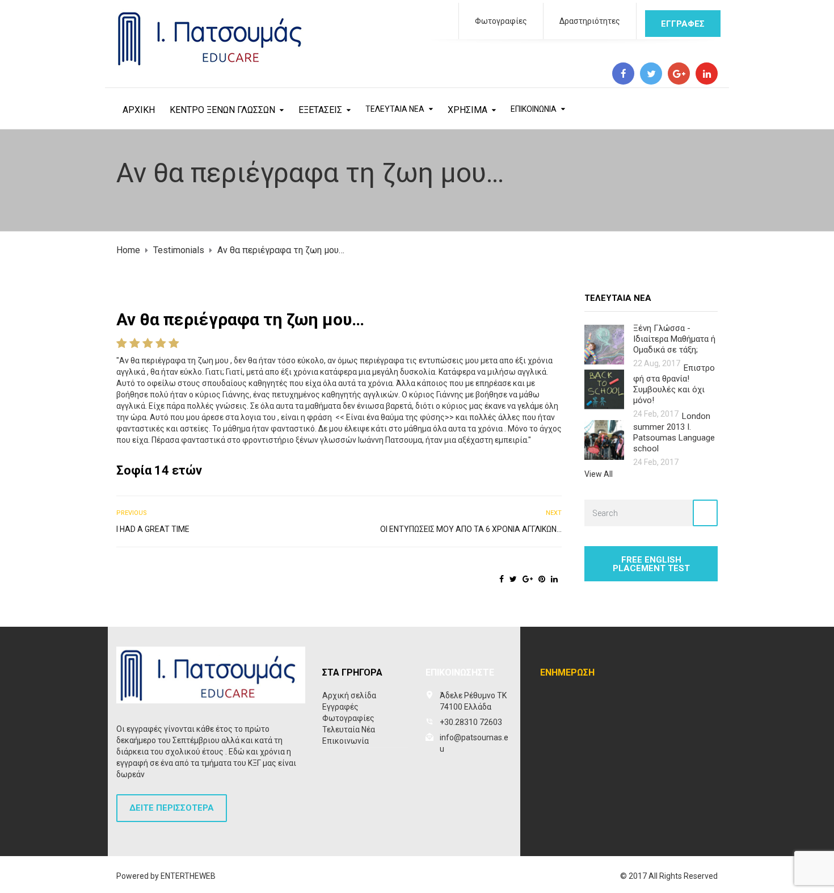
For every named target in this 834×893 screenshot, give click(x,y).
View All (598, 474)
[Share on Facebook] (501, 579)
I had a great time (152, 529)
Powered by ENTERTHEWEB (166, 876)
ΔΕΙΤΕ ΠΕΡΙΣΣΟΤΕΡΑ (171, 808)
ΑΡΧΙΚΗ (139, 109)
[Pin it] (541, 579)
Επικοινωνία (345, 740)
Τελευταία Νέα (348, 729)
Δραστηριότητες (589, 21)
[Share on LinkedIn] (554, 579)
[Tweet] (513, 579)
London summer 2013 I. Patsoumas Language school (674, 432)
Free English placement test (651, 564)
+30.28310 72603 (471, 722)
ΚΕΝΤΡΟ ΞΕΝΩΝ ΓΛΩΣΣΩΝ (222, 109)
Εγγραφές (340, 706)
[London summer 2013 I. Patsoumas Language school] (604, 439)
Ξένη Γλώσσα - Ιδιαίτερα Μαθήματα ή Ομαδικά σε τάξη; (674, 339)
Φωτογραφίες (501, 21)
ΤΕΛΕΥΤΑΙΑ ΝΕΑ (394, 109)
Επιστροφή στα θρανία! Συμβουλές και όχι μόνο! (674, 384)
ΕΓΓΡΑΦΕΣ (683, 24)
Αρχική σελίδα (349, 695)
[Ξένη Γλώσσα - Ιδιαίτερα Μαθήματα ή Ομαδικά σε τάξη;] (604, 343)
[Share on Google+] (528, 579)
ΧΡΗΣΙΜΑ (467, 109)
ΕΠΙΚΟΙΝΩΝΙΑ (534, 109)
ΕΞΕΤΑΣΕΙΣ (320, 109)
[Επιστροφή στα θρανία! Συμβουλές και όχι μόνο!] (604, 388)
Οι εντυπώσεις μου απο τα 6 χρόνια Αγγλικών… (471, 529)
